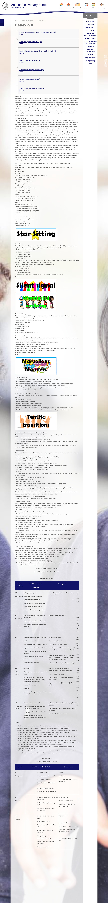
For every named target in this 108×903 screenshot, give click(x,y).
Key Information (27, 21)
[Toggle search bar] (2, 21)
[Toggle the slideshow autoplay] (105, 56)
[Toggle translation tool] (2, 24)
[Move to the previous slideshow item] (105, 61)
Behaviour (40, 21)
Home (16, 21)
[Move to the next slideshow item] (105, 65)
